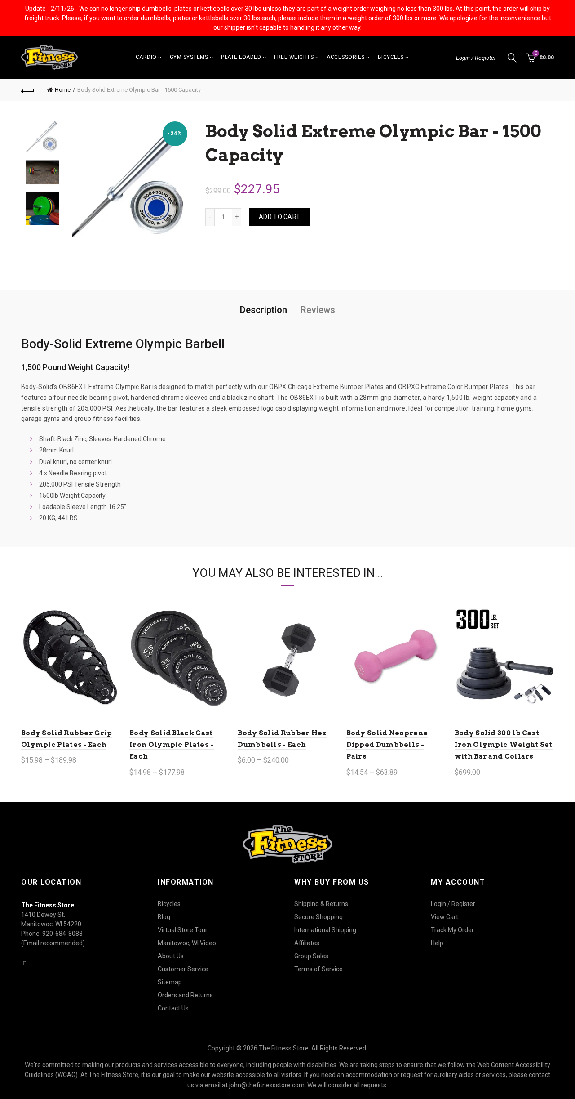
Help (437, 943)
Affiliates (306, 943)
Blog (164, 916)
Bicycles (391, 57)
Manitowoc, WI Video (187, 943)
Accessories (346, 57)
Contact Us (173, 1008)
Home (63, 89)
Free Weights (294, 57)
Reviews (318, 309)
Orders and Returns (185, 995)
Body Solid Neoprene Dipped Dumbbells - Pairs (387, 745)
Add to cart (279, 216)
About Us (171, 956)
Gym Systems (189, 57)
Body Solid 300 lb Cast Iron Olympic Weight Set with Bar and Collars (504, 745)
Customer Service (183, 969)
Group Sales (311, 956)
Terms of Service (318, 969)
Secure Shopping (318, 916)
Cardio (146, 57)
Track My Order (452, 930)
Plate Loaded (241, 57)
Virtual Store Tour (183, 930)
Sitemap (170, 982)
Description (263, 309)
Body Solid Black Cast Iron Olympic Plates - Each (171, 745)
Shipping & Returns (321, 903)
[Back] (28, 90)
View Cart (444, 916)
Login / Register (476, 57)
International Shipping (325, 930)
